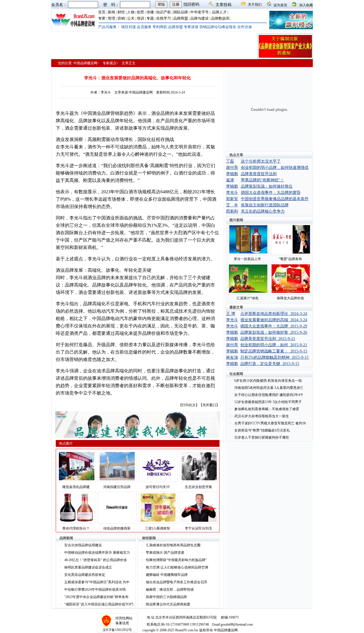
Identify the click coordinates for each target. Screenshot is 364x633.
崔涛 (230, 180)
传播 (150, 12)
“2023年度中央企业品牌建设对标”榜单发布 (96, 597)
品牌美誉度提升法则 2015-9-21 (267, 339)
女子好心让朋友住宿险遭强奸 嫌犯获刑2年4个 (268, 395)
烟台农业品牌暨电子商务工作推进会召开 (176, 582)
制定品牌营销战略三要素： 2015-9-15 (273, 351)
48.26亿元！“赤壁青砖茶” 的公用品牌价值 (95, 560)
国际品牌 (180, 12)
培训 (140, 18)
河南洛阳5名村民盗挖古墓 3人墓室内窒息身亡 (268, 388)
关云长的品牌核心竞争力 (263, 211)
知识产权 (163, 12)
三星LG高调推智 (157, 528)
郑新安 (232, 199)
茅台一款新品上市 (247, 259)
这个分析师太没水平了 (261, 161)
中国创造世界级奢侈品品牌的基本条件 (275, 199)
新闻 (111, 12)
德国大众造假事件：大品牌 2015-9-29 (273, 326)
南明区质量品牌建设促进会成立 (88, 567)
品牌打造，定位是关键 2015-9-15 (269, 364)
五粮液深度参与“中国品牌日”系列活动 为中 (96, 582)
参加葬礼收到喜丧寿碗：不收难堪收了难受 (266, 409)
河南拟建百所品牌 (117, 487)
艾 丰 (232, 205)
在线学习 (163, 18)
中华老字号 (199, 12)
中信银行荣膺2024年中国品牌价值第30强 (95, 590)
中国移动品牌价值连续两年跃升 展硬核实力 (97, 553)
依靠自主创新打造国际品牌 (265, 205)
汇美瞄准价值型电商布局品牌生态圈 (173, 545)
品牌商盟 (180, 18)
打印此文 (189, 405)
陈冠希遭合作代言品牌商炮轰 (168, 604)
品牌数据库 (220, 18)
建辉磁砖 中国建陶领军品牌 (167, 575)
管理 (111, 18)
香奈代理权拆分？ (76, 528)
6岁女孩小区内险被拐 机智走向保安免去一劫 (268, 381)
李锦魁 (232, 174)
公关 (131, 18)
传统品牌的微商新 (117, 528)
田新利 (232, 211)
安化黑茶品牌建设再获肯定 (84, 575)
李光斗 (232, 192)
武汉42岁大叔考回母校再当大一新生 (261, 416)
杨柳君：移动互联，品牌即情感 (170, 590)
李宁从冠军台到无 (198, 528)
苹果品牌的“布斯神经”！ (262, 180)
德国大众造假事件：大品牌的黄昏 (271, 192)
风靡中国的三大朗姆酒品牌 (166, 597)
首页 (102, 12)
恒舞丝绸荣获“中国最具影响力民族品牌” (176, 560)
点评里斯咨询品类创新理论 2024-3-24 (273, 314)
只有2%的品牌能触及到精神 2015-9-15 (274, 357)
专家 (102, 18)
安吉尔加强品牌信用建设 (83, 545)
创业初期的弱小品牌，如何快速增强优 (275, 167)
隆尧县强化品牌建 (76, 487)
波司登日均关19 (157, 487)
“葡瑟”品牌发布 (290, 259)
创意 (140, 12)
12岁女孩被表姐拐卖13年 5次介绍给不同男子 (268, 402)
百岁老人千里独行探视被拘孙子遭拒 (261, 437)
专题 (150, 18)
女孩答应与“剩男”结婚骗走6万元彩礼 (262, 430)
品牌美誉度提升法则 (259, 174)
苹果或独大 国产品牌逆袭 (165, 553)
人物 (131, 12)
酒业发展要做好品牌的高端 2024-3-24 (273, 320)
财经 (121, 12)
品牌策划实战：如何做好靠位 (267, 186)
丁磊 (230, 161)
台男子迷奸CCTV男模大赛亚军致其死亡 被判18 (270, 423)
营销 (121, 18)
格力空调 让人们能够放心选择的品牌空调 (177, 567)
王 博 (230, 314)
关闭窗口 (209, 405)
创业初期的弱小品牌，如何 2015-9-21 (273, 345)
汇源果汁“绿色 (247, 298)
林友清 (232, 357)
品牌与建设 (199, 18)
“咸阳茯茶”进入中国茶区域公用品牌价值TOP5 (98, 604)
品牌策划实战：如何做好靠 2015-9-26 (273, 332)
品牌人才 (219, 12)
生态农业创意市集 (198, 487)
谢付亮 (232, 167)
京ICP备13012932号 (117, 630)
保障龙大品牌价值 (290, 298)
